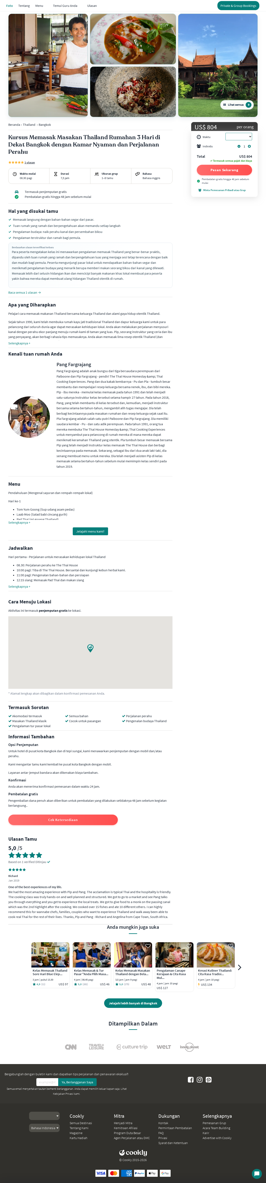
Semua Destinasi (81, 1123)
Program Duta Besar (127, 1133)
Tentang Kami (79, 1128)
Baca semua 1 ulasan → (24, 292)
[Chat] (257, 1174)
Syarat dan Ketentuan (173, 1143)
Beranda (14, 124)
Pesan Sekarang (224, 170)
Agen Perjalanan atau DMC (132, 1138)
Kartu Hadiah (78, 1138)
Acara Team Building (216, 1128)
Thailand (29, 124)
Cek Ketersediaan (63, 819)
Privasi (162, 1138)
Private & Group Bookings (238, 6)
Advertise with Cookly (217, 1138)
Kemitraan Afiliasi (126, 1128)
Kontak (163, 1123)
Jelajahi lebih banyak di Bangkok (133, 1003)
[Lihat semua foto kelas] (48, 65)
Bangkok (45, 124)
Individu (208, 146)
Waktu (207, 137)
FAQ (161, 1133)
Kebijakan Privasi (63, 1094)
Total (201, 157)
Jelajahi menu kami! (90, 531)
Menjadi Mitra (123, 1123)
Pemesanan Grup (214, 1123)
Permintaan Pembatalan (175, 1128)
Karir (206, 1133)
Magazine (76, 1133)
